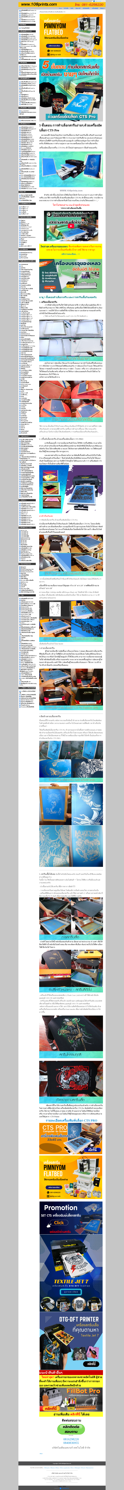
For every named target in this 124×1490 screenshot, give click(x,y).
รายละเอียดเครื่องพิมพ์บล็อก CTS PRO (71, 1120)
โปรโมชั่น (66, 8)
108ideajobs (47, 1467)
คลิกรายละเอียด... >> (71, 254)
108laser (57, 1467)
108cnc (72, 1467)
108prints (52, 1467)
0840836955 (71, 1443)
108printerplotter (89, 1467)
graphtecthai (67, 1467)
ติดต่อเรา (102, 8)
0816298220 (71, 1439)
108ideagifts (77, 1467)
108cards (83, 1467)
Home (60, 8)
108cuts (61, 1467)
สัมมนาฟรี (78, 8)
